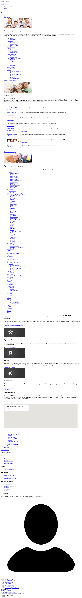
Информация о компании (14, 434)
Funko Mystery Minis (15, 180)
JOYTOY (9, 295)
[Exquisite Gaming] (7, 262)
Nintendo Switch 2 (15, 78)
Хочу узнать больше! (9, 347)
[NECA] (7, 280)
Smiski (12, 230)
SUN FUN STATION (16, 231)
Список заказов (8, 484)
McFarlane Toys (11, 249)
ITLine (8, 596)
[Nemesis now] (7, 191)
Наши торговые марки (10, 80)
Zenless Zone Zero (15, 303)
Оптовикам (7, 312)
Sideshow (12, 214)
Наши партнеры (11, 437)
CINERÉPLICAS (14, 215)
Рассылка (6, 490)
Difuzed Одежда (14, 265)
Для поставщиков (12, 438)
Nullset (12, 227)
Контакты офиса (8, 463)
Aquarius (12, 201)
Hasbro (10, 293)
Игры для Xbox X (15, 75)
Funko (10, 172)
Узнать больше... (10, 109)
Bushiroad (12, 238)
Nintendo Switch (11, 54)
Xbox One (9, 48)
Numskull (12, 221)
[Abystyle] (7, 189)
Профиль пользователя (10, 486)
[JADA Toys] (7, 292)
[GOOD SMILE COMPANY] (7, 275)
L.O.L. (9, 296)
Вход (5, 8)
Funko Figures (14, 183)
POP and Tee (13, 182)
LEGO (9, 298)
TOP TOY (13, 234)
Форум (9, 445)
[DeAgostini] (7, 284)
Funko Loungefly (14, 174)
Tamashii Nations (14, 246)
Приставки (13, 39)
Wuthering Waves (14, 237)
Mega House (13, 196)
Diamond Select (11, 259)
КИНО (12, 289)
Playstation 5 (10, 38)
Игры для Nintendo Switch (17, 71)
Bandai (10, 243)
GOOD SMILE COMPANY (16, 275)
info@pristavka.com (10, 592)
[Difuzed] (7, 264)
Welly (11, 212)
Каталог (7, 450)
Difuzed (11, 264)
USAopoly (13, 211)
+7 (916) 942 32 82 (9, 583)
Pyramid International (14, 253)
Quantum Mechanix (15, 220)
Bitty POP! (13, 187)
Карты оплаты (14, 45)
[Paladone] (7, 256)
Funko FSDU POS (15, 173)
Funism (12, 233)
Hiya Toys (9, 254)
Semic (11, 209)
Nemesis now (12, 191)
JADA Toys (12, 292)
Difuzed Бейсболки (15, 269)
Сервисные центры (12, 441)
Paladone (11, 256)
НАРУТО (13, 287)
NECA (10, 280)
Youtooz (12, 222)
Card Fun (9, 309)
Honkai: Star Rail (14, 302)
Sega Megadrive (11, 67)
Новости (9, 435)
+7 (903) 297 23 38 (11, 580)
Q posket (12, 244)
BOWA (9, 306)
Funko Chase (13, 186)
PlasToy (9, 250)
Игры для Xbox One (15, 74)
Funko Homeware (14, 176)
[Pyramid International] (7, 253)
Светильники (14, 290)
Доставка (9, 440)
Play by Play (13, 204)
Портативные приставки (14, 58)
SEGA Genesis (14, 61)
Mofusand (12, 240)
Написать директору (12, 444)
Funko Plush (13, 179)
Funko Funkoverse (15, 185)
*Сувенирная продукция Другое (16, 194)
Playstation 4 (10, 41)
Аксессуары (13, 44)
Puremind (9, 308)
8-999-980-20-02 (10, 586)
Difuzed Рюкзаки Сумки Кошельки (19, 267)
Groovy (12, 202)
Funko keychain (14, 177)
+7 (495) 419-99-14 (6, 591)
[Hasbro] (7, 293)
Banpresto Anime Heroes (16, 247)
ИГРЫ (9, 70)
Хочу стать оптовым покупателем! (13, 325)
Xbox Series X (11, 47)
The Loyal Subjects (15, 195)
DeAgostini (11, 284)
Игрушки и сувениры (10, 152)
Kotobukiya (13, 198)
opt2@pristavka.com (10, 582)
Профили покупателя (7, 488)
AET (11, 235)
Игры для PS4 (14, 73)
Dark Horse (13, 205)
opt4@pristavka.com (10, 585)
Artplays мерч (10, 286)
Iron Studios (10, 277)
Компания (6, 389)
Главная (3, 450)
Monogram (13, 208)
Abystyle (11, 189)
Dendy (8, 64)
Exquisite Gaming (13, 262)
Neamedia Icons (14, 217)
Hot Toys (9, 271)
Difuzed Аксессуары (15, 268)
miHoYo (9, 299)
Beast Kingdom (14, 218)
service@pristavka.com (18, 593)
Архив (12, 192)
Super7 (9, 281)
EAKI (11, 225)
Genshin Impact (14, 301)
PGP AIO (12, 60)
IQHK (12, 207)
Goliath (9, 305)
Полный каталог (8, 477)
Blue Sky (9, 311)
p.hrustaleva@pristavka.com (12, 588)
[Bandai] (7, 243)
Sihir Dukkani (10, 274)
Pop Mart (12, 228)
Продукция (7, 17)
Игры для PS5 (14, 77)
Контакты (9, 443)
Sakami (12, 224)
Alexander (13, 241)
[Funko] (7, 172)
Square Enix (13, 199)
